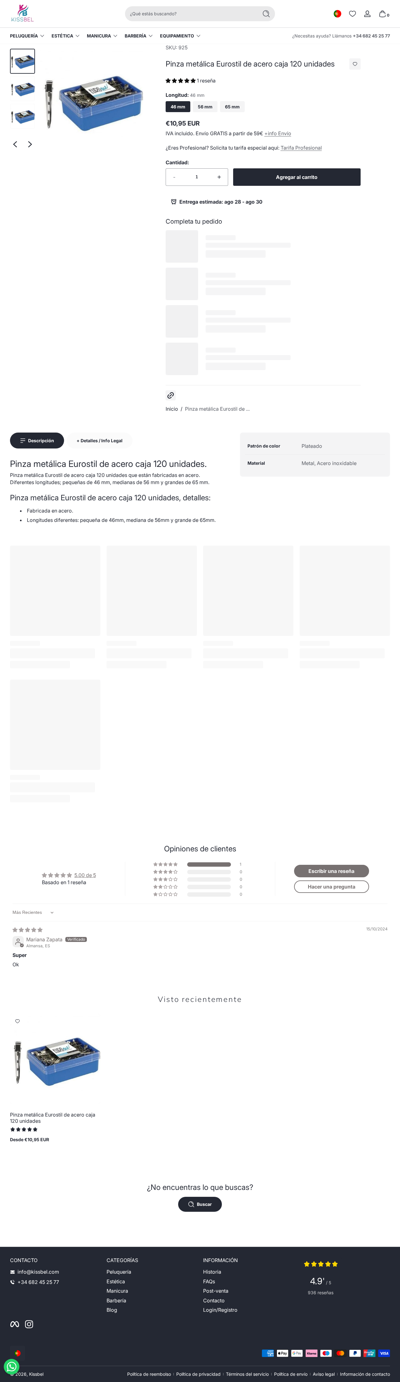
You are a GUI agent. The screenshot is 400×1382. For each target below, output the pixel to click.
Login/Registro (220, 1310)
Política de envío (291, 1374)
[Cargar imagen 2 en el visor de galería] (22, 88)
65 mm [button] (232, 106)
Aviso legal (324, 1374)
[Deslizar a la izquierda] (15, 144)
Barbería (135, 35)
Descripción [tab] (41, 440)
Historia (212, 1272)
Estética (62, 35)
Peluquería (24, 35)
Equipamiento (177, 35)
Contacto (214, 1300)
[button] (337, 14)
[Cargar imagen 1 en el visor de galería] (22, 61)
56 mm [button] (205, 106)
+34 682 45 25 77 (371, 35)
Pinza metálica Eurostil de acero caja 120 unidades (52, 1118)
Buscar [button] (204, 1204)
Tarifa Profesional (301, 148)
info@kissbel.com (38, 1272)
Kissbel (36, 1374)
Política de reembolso (149, 1374)
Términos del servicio (247, 1374)
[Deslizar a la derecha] (30, 144)
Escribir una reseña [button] (331, 871)
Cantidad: (177, 162)
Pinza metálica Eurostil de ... (217, 409)
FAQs (209, 1281)
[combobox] (190, 13)
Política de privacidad (198, 1374)
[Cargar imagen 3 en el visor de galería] (22, 116)
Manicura (99, 35)
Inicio (172, 409)
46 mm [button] (178, 106)
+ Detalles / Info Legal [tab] (99, 440)
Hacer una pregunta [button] (331, 887)
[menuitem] (152, 1271)
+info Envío (277, 133)
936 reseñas (320, 1292)
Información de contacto (365, 1374)
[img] (27, 930)
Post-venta (215, 1291)
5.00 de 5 (85, 875)
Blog (112, 1310)
